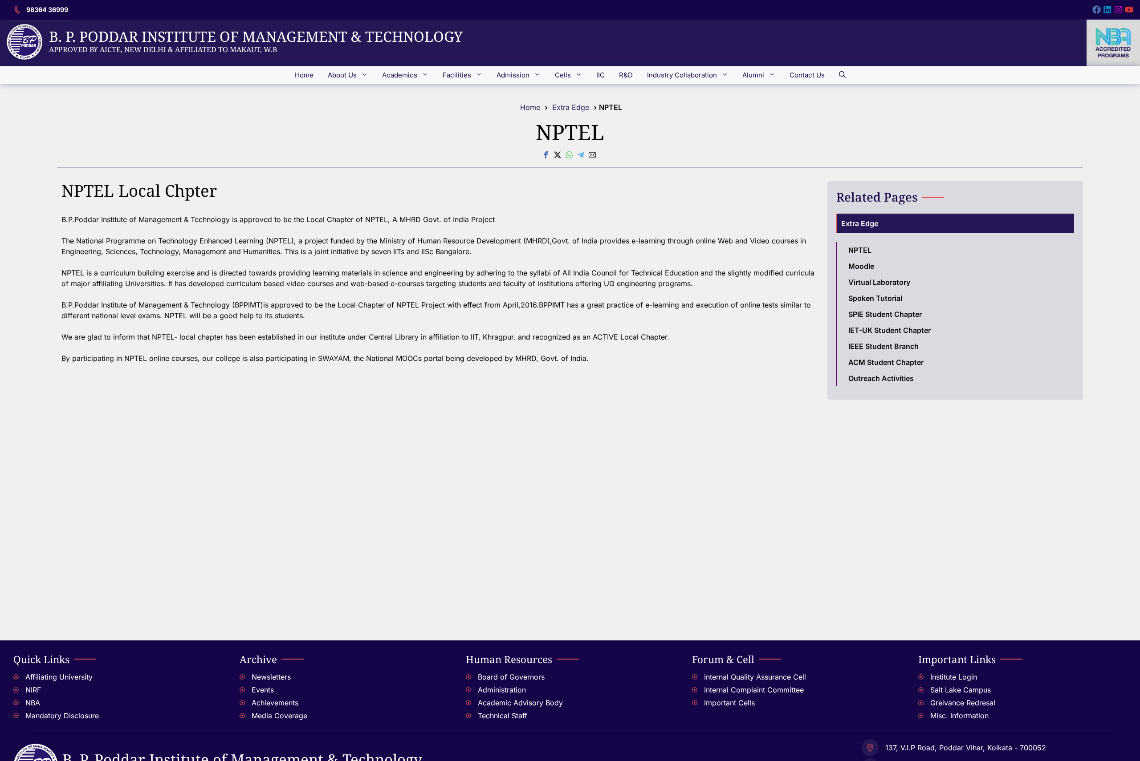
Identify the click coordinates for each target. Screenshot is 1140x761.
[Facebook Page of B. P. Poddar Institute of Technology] (1096, 9)
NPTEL (859, 250)
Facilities (457, 75)
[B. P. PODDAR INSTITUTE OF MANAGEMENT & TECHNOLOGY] (35, 749)
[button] (842, 75)
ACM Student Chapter (886, 362)
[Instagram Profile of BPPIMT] (1118, 9)
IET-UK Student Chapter (889, 330)
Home (304, 75)
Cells (563, 75)
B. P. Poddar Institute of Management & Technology (256, 36)
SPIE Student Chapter (885, 314)
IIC (600, 75)
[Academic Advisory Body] (570, 703)
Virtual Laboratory (879, 282)
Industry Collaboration (682, 75)
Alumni (753, 75)
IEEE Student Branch (883, 346)
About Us (342, 75)
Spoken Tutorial (875, 298)
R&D (626, 75)
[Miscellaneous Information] (1022, 716)
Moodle (861, 266)
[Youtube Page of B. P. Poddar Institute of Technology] (1129, 9)
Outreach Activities (881, 378)
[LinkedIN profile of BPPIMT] (1107, 9)
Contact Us (807, 75)
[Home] (24, 29)
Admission (513, 75)
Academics (399, 75)
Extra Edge (570, 107)
